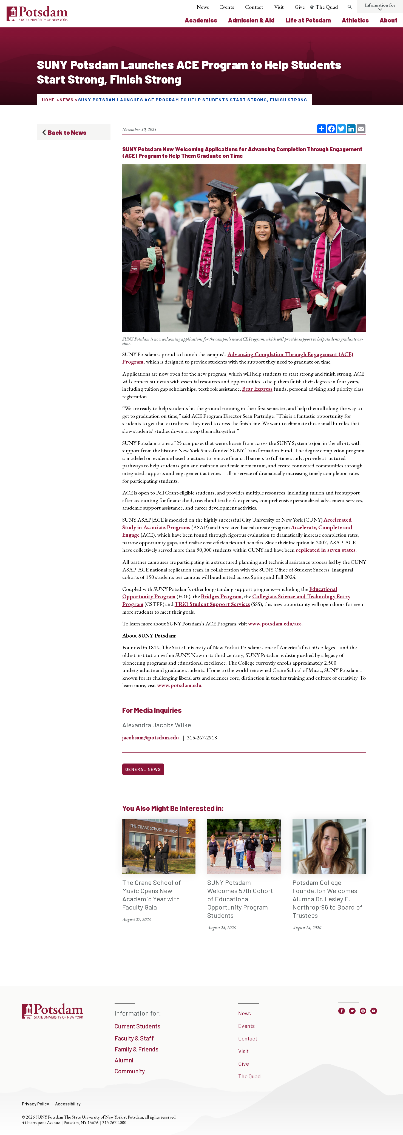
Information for (380, 5)
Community (130, 1070)
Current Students (137, 1026)
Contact (254, 6)
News (203, 6)
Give (300, 6)
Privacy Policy (35, 1103)
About (389, 20)
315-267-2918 (202, 737)
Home (48, 99)
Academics (201, 20)
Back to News (67, 132)
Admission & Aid (251, 20)
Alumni (124, 1059)
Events (227, 6)
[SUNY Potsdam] (52, 1016)
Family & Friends (136, 1049)
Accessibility (68, 1103)
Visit (279, 6)
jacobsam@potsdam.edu (150, 737)
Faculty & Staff (134, 1038)
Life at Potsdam (308, 20)
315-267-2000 (114, 1122)
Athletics (355, 20)
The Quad (327, 6)
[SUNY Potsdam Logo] (37, 19)
